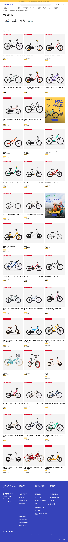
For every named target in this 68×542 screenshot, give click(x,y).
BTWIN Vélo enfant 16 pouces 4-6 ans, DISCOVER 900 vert (33, 183)
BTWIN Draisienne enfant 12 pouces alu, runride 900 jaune (54, 468)
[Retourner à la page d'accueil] (9, 4)
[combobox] (61, 31)
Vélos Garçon (30, 24)
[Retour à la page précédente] (30, 477)
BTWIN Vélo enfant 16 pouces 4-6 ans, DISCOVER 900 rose (13, 404)
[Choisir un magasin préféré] (56, 5)
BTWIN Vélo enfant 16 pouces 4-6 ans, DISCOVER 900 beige (13, 436)
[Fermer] (64, 1)
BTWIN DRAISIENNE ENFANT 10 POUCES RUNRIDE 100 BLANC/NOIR (12, 468)
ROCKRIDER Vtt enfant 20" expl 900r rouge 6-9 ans (54, 183)
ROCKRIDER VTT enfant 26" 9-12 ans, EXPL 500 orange (12, 152)
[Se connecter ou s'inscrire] (61, 5)
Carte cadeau (61, 8)
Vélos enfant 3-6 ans (14, 24)
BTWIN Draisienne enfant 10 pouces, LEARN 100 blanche (33, 246)
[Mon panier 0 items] (63, 5)
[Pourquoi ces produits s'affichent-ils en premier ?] (49, 31)
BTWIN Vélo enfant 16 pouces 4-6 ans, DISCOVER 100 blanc (33, 152)
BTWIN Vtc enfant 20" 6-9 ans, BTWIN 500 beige (33, 214)
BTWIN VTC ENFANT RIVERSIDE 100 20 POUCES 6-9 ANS (54, 246)
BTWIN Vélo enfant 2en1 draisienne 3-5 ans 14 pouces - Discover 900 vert (12, 183)
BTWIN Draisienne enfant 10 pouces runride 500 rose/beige (54, 373)
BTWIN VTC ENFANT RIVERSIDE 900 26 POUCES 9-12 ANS (55, 404)
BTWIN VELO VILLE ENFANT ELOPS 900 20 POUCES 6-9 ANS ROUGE (34, 468)
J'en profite (54, 215)
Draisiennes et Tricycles (7, 25)
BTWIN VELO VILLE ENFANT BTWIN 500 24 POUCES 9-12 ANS (13, 373)
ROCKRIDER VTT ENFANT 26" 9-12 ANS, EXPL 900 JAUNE (54, 341)
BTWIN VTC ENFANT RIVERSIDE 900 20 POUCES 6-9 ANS (13, 309)
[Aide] (59, 5)
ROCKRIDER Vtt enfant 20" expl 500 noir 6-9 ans (54, 276)
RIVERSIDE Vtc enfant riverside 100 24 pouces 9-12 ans (13, 215)
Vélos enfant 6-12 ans (22, 25)
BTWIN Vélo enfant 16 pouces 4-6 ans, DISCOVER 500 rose (13, 120)
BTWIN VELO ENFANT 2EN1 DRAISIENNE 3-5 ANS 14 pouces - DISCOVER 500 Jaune (13, 246)
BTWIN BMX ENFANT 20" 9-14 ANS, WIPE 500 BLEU (34, 435)
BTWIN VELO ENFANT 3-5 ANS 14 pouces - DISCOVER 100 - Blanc (32, 56)
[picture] (13, 44)
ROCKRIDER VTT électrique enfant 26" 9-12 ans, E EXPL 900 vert (54, 436)
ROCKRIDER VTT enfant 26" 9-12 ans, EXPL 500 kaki (12, 88)
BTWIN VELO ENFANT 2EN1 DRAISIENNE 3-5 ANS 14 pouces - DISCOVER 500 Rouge (33, 88)
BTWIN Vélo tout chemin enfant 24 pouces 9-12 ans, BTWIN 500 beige (33, 404)
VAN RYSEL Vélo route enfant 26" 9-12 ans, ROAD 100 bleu (13, 277)
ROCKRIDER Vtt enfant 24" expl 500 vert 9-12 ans (54, 151)
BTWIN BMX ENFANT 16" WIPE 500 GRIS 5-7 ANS (33, 372)
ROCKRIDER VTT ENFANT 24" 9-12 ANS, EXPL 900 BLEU (33, 309)
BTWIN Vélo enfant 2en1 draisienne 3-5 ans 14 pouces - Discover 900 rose (54, 309)
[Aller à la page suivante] (38, 477)
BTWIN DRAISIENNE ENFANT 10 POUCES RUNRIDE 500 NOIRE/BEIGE (12, 341)
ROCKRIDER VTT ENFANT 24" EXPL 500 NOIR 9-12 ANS (33, 120)
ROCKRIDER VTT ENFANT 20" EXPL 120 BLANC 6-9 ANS (13, 56)
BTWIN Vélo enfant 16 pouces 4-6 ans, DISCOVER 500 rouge (33, 277)
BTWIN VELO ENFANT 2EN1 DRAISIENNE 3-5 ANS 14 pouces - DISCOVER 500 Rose (54, 56)
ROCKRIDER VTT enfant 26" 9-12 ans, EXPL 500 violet (54, 88)
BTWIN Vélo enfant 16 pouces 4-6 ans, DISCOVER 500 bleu (33, 341)
